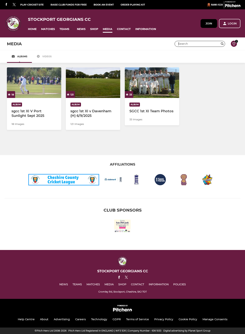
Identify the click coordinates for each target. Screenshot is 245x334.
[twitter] (14, 4)
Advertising (62, 319)
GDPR (117, 319)
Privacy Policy (163, 319)
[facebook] (6, 4)
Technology (99, 319)
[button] (32, 29)
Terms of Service (137, 319)
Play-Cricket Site (32, 4)
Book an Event (104, 4)
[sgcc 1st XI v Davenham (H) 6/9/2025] (93, 82)
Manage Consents (215, 319)
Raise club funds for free (69, 4)
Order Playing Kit (133, 4)
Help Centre (26, 319)
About (44, 319)
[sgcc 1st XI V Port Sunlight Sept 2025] (34, 82)
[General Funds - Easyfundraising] (122, 227)
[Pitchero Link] (232, 6)
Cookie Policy (188, 319)
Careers (80, 319)
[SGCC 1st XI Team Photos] (152, 82)
